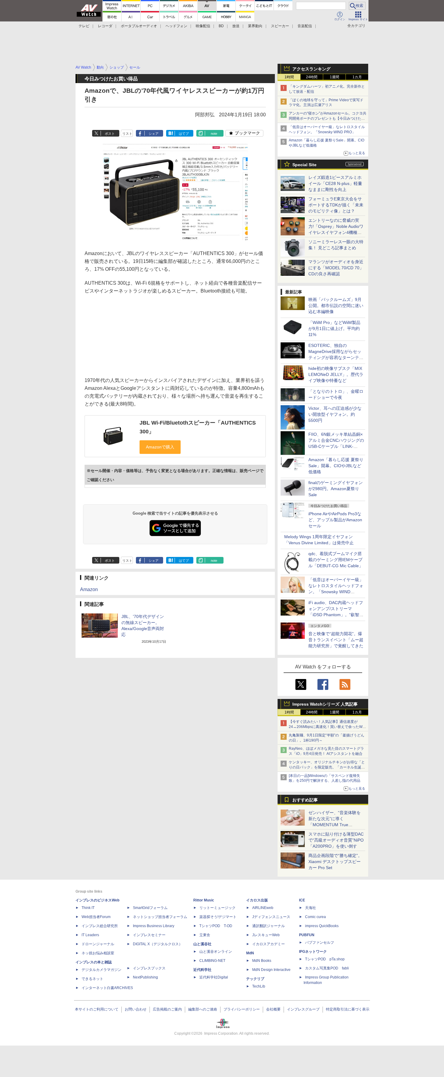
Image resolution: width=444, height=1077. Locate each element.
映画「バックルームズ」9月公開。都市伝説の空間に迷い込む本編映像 (335, 305)
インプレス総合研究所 (100, 926)
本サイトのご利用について (96, 1009)
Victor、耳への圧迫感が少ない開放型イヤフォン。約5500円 (335, 414)
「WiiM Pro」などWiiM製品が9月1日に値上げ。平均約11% (334, 328)
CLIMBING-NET (212, 961)
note (214, 133)
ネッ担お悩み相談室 (98, 953)
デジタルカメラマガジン (101, 970)
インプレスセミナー (149, 935)
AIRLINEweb (262, 908)
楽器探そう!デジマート (217, 917)
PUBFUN (306, 935)
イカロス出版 (257, 900)
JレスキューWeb (266, 935)
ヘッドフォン (176, 26)
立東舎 (204, 935)
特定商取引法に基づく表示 (347, 1009)
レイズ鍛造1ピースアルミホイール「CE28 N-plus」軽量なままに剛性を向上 (335, 183)
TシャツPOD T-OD (215, 926)
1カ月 (357, 77)
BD (221, 26)
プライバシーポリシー (242, 1009)
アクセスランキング (311, 68)
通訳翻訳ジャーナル (268, 926)
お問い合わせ (135, 1009)
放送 (236, 26)
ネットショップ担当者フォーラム (160, 917)
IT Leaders (90, 935)
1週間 (334, 77)
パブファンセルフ (319, 942)
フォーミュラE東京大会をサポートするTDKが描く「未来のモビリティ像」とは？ (335, 204)
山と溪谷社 (202, 944)
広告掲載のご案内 (167, 1009)
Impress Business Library (153, 926)
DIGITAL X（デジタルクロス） (157, 944)
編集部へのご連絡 (202, 1009)
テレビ (84, 26)
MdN (250, 953)
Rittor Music (203, 900)
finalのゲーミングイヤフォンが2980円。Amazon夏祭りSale (335, 488)
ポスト (110, 133)
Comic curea (315, 917)
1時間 (289, 77)
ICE (302, 900)
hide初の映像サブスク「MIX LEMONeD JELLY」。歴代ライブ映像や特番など (335, 374)
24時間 (311, 77)
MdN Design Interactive (271, 970)
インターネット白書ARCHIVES (107, 988)
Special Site (304, 164)
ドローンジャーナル (98, 944)
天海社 (310, 908)
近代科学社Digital (213, 977)
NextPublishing (145, 977)
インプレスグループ (303, 1009)
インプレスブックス (149, 968)
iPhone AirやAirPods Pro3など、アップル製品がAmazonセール (335, 519)
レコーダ (105, 26)
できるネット (92, 979)
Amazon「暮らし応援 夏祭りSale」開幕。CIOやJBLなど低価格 (335, 465)
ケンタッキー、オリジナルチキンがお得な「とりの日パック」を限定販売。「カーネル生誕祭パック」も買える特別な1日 (327, 767)
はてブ (184, 133)
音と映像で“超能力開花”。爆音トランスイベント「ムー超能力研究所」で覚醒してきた (335, 639)
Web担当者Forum (96, 917)
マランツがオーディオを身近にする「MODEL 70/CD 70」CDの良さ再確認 (336, 267)
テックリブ (255, 979)
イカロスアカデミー (268, 944)
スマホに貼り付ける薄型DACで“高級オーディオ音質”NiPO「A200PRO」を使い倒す (336, 840)
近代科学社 (202, 970)
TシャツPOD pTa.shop (325, 959)
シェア (154, 133)
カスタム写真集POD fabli (327, 968)
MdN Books (261, 961)
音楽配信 (305, 26)
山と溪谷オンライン (215, 951)
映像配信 (203, 26)
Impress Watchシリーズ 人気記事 (325, 704)
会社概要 (273, 1009)
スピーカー (280, 26)
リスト (127, 133)
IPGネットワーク (313, 951)
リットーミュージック (217, 908)
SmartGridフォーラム (150, 908)
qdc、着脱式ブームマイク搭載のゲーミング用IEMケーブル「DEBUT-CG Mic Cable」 (335, 559)
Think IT (88, 908)
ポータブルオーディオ (139, 26)
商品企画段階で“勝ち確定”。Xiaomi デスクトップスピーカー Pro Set (335, 861)
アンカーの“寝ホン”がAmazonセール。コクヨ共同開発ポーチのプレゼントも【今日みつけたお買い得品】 (327, 118)
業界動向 (255, 26)
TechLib (258, 986)
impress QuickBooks (322, 926)
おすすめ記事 (305, 799)
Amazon (89, 589)
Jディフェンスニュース (271, 917)
